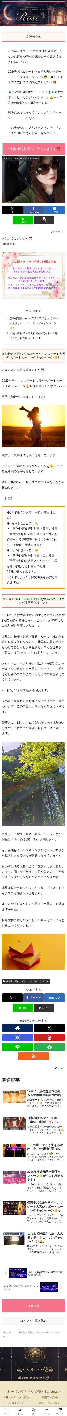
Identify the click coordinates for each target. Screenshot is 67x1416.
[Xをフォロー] (49, 1028)
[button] (44, 220)
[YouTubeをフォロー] (49, 1037)
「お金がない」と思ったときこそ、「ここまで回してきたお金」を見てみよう (35, 130)
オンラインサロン (49, 1402)
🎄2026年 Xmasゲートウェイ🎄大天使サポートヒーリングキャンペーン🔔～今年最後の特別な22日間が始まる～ (35, 97)
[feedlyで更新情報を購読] (49, 1047)
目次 (28, 310)
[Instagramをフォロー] (17, 1037)
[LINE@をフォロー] (17, 1047)
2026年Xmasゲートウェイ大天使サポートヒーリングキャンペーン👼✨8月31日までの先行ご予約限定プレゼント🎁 (35, 77)
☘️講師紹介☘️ (49, 1397)
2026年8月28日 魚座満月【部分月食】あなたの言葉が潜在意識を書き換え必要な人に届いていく (35, 56)
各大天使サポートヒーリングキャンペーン (27, 981)
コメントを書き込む (33, 1320)
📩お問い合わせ (17, 1402)
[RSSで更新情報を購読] (33, 1056)
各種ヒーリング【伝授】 (17, 1397)
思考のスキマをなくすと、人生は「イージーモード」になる (35, 115)
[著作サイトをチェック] (17, 1028)
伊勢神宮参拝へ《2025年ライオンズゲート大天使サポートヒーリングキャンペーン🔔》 (34, 323)
